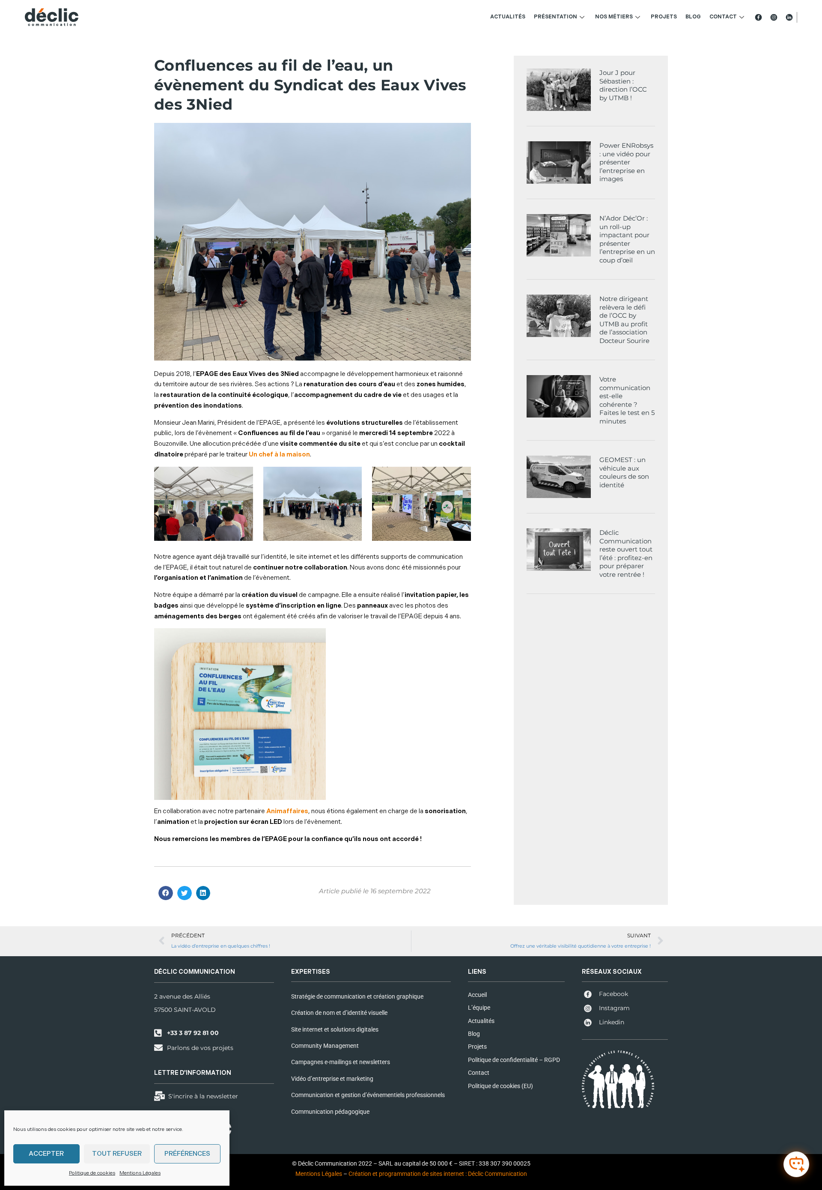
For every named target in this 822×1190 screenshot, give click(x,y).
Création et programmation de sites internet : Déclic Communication (437, 1173)
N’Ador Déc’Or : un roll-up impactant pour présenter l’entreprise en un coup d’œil (627, 239)
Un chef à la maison (279, 454)
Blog (693, 17)
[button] (165, 893)
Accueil (477, 994)
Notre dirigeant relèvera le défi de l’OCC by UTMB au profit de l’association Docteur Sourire (624, 320)
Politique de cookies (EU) (500, 1086)
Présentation (555, 17)
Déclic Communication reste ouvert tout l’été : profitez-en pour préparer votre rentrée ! (625, 553)
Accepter (46, 1154)
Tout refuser (117, 1154)
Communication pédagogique (330, 1111)
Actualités (507, 17)
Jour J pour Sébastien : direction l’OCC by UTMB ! (623, 85)
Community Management (325, 1045)
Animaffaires (287, 811)
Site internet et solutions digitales (334, 1029)
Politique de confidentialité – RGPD (514, 1059)
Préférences (187, 1154)
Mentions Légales (140, 1173)
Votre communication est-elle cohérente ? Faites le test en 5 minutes (627, 400)
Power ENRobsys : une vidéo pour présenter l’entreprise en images (626, 162)
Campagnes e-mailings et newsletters (340, 1062)
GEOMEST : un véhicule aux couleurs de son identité (624, 472)
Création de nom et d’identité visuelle (339, 1012)
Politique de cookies (92, 1173)
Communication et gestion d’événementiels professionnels (368, 1095)
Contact (723, 17)
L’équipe (479, 1007)
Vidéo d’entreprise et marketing (332, 1078)
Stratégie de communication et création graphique (357, 996)
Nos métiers (614, 17)
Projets (664, 17)
